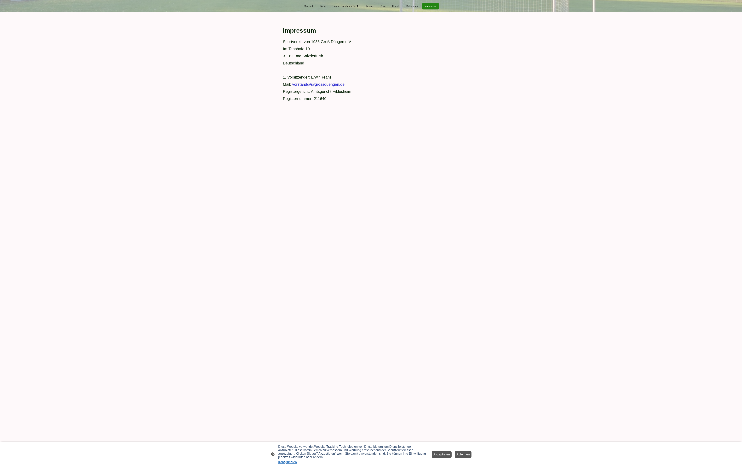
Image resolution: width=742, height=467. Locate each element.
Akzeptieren (441, 454)
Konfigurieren (287, 462)
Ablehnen (463, 454)
